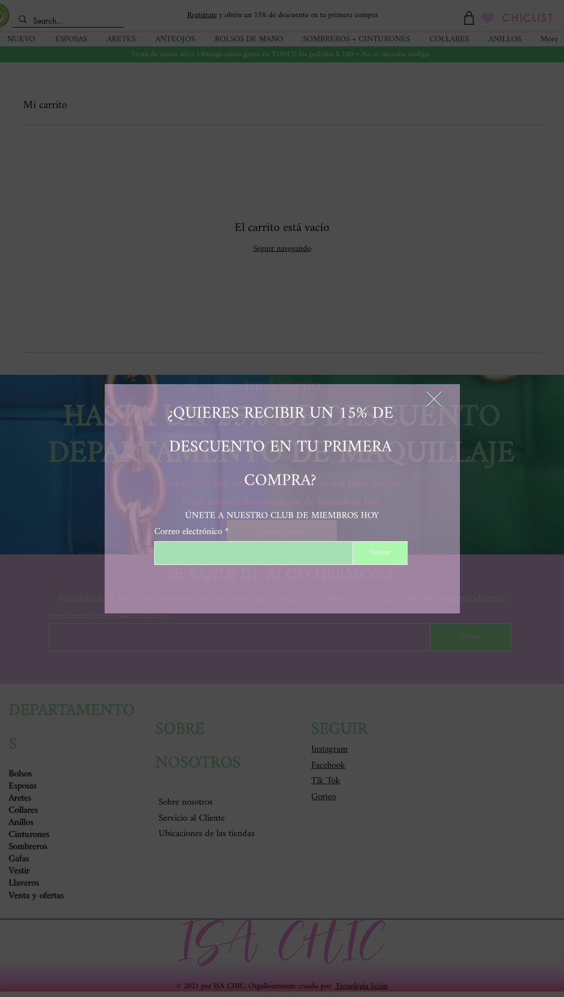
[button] (434, 399)
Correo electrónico (188, 531)
